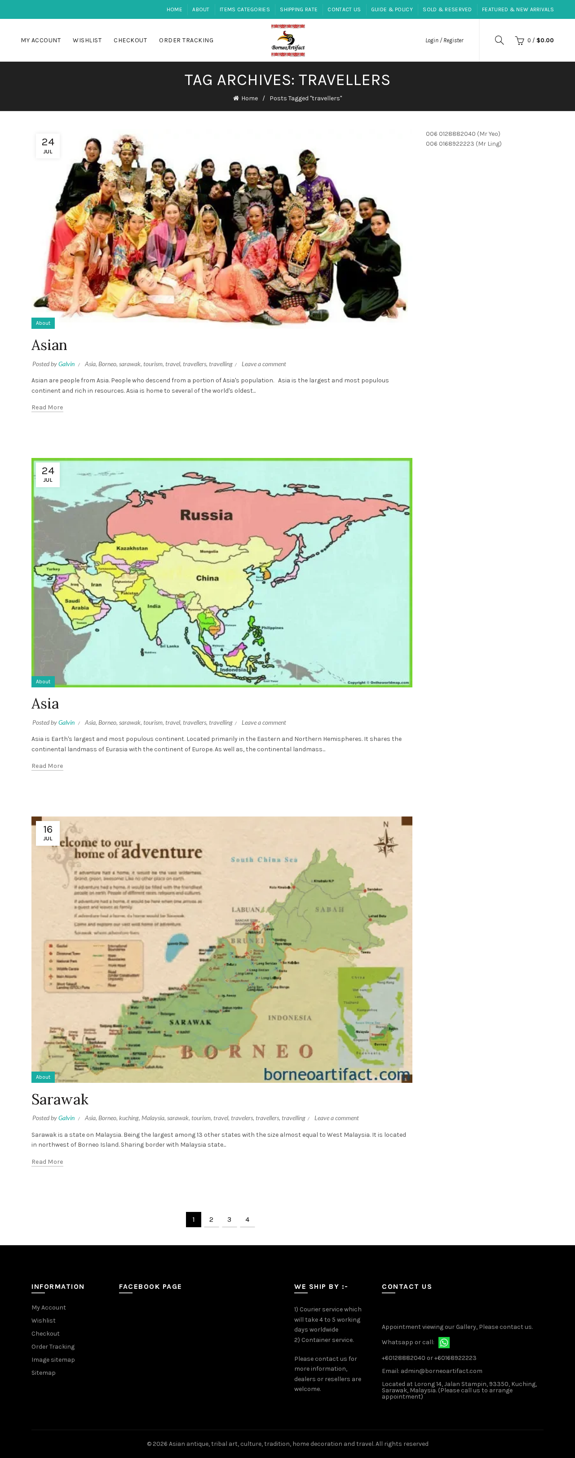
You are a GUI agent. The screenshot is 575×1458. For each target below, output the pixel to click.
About (201, 9)
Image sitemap (53, 1360)
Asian (49, 345)
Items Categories (245, 9)
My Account (41, 40)
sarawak (130, 364)
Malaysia (153, 1118)
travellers (194, 364)
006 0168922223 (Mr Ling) (464, 144)
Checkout (130, 40)
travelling (221, 364)
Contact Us (344, 9)
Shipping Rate (299, 9)
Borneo (107, 364)
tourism (153, 364)
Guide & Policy (392, 9)
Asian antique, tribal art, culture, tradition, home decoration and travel (271, 1444)
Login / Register (444, 40)
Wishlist (87, 40)
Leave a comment (264, 364)
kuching (129, 1118)
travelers (242, 1118)
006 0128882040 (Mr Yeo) (463, 134)
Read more (47, 407)
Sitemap (43, 1373)
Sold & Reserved (447, 9)
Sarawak (59, 1099)
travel (172, 364)
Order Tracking (186, 40)
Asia (90, 364)
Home (174, 9)
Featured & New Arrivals (518, 9)
